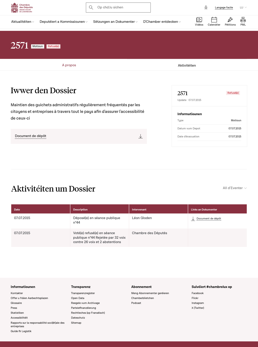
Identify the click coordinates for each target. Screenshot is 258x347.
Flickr (195, 298)
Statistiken (17, 313)
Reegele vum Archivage (85, 303)
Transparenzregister (83, 293)
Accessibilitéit (19, 317)
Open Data (77, 298)
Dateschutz (78, 317)
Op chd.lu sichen (110, 7)
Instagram (198, 303)
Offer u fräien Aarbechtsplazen (29, 298)
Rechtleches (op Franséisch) (88, 313)
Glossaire (16, 303)
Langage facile (224, 7)
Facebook (198, 293)
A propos (69, 65)
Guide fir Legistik (21, 331)
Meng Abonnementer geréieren (150, 293)
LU (241, 7)
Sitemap (76, 323)
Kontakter (17, 293)
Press (14, 308)
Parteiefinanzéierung (83, 308)
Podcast (136, 303)
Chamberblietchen (142, 298)
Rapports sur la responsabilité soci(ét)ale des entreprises (37, 324)
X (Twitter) (198, 308)
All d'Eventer (233, 188)
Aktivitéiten (187, 65)
